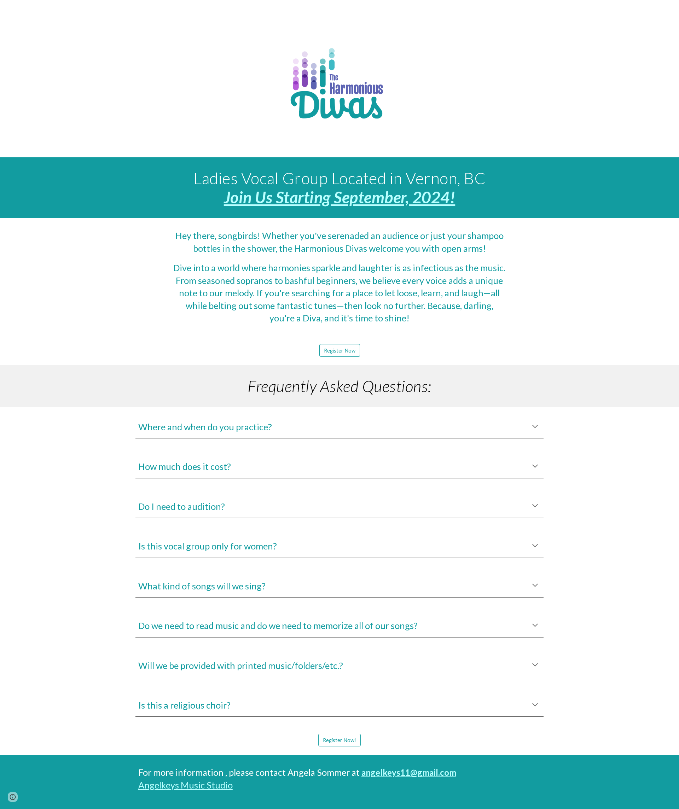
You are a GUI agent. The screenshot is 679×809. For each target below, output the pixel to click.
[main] (339, 188)
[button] (535, 427)
